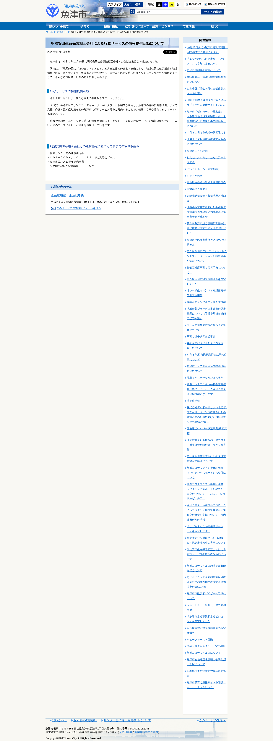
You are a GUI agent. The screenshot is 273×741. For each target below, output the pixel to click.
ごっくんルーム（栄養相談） (204, 168)
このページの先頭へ (212, 720)
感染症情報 (193, 400)
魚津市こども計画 (197, 150)
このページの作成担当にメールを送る (79, 208)
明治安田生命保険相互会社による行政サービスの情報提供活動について (206, 554)
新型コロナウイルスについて (204, 652)
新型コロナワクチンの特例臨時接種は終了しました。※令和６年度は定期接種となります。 (206, 389)
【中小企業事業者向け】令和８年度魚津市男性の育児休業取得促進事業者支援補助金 (206, 212)
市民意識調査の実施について (204, 70)
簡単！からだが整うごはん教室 (205, 377)
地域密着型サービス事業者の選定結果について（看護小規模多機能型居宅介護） (206, 313)
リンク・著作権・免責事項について (127, 720)
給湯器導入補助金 (197, 189)
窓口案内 (127, 732)
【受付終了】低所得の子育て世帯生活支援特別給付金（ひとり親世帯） (206, 444)
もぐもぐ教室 (194, 175)
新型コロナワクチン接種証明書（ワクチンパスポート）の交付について (206, 472)
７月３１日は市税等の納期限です (206, 132)
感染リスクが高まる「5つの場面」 (207, 646)
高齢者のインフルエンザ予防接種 (206, 302)
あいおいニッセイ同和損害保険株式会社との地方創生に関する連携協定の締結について (206, 582)
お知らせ (62, 31)
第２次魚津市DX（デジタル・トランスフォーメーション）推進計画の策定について (207, 256)
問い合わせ (59, 720)
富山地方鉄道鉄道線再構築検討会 (206, 182)
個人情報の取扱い (85, 720)
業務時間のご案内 (147, 732)
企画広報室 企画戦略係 (67, 195)
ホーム (49, 31)
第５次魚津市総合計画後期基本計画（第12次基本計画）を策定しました (206, 228)
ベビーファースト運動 (200, 639)
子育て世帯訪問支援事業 (201, 336)
